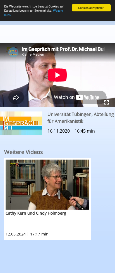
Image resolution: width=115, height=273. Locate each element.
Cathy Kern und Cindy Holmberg (36, 213)
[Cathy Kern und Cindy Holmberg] (47, 185)
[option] (59, 199)
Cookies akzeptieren (91, 8)
